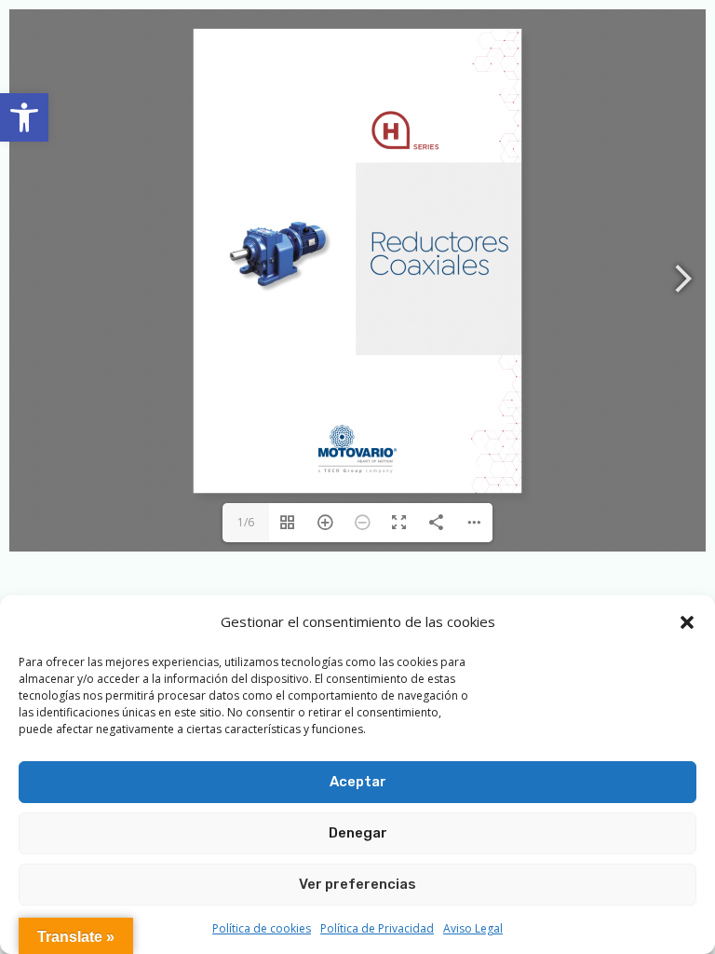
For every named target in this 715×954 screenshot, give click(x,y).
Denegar (358, 833)
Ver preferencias (357, 884)
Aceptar (358, 781)
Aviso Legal (473, 928)
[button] (24, 117)
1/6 (245, 522)
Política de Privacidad (377, 928)
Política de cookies (261, 928)
